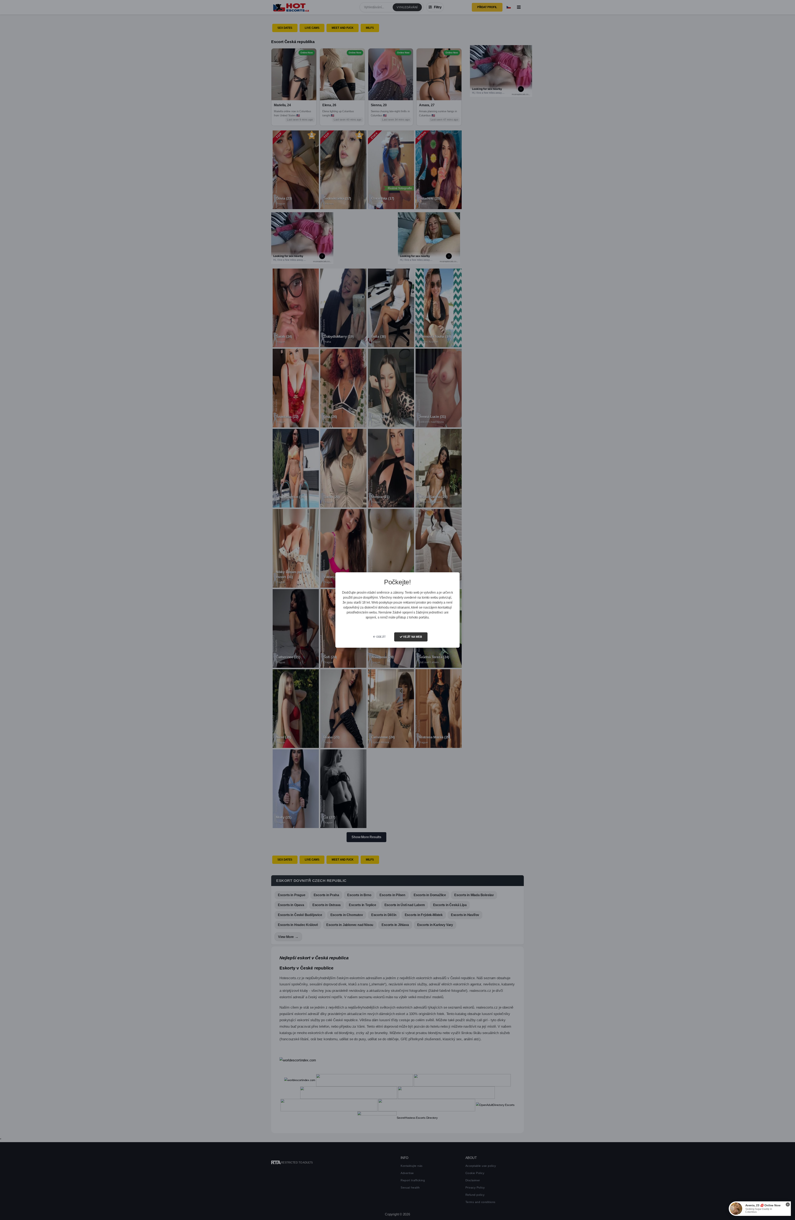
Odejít (380, 636)
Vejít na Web (412, 636)
